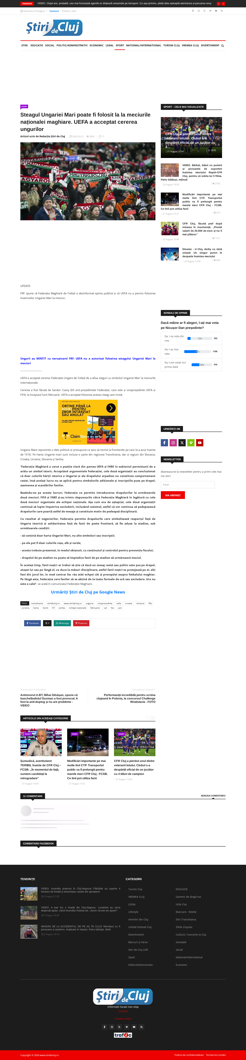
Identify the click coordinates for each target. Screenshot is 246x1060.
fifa (150, 603)
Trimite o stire (69, 11)
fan (112, 607)
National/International (143, 45)
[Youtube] (216, 11)
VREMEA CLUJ (190, 45)
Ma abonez (172, 495)
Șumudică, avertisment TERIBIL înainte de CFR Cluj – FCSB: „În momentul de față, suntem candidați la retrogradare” (40, 769)
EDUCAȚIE (37, 45)
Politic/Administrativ (72, 45)
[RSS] (222, 11)
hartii (45, 607)
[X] (204, 11)
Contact (54, 11)
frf (53, 607)
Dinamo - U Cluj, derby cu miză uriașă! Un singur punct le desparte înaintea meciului (202, 253)
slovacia (140, 603)
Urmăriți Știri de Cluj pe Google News (88, 592)
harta (36, 607)
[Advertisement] (160, 27)
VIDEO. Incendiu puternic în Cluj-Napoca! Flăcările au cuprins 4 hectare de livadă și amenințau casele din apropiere (80, 890)
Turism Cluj (171, 45)
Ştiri (24, 45)
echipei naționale (77, 607)
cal (105, 607)
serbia (62, 607)
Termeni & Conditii (216, 1055)
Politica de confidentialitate (189, 1055)
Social (49, 45)
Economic (97, 45)
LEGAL (110, 45)
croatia (128, 603)
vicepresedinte (105, 603)
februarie (95, 607)
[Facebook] (193, 11)
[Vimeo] (210, 11)
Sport (120, 45)
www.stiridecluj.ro (73, 603)
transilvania (37, 603)
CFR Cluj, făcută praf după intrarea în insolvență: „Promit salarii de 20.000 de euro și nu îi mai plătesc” (202, 229)
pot (120, 607)
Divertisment (210, 45)
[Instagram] (199, 11)
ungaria (89, 603)
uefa (119, 603)
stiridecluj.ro (53, 603)
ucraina (25, 607)
